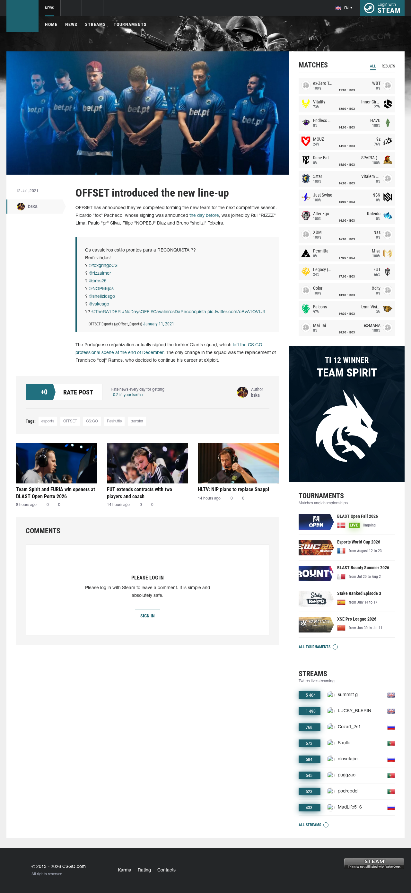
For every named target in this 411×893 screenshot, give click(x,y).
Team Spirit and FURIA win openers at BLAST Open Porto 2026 (55, 493)
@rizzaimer (100, 273)
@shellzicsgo (102, 297)
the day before (204, 216)
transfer (137, 421)
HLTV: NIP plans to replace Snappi (233, 489)
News (49, 8)
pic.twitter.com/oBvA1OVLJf (236, 312)
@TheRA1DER (106, 312)
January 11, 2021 (158, 323)
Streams (95, 24)
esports (47, 421)
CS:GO (92, 421)
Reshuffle (114, 421)
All (373, 66)
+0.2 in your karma (127, 395)
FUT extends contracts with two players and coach (139, 493)
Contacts (166, 870)
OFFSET (70, 421)
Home (51, 24)
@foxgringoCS (103, 266)
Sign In (147, 615)
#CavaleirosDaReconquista (178, 312)
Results (388, 66)
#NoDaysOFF (135, 312)
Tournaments (130, 24)
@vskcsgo (99, 304)
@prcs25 (98, 281)
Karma (124, 870)
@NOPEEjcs (101, 289)
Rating (144, 870)
